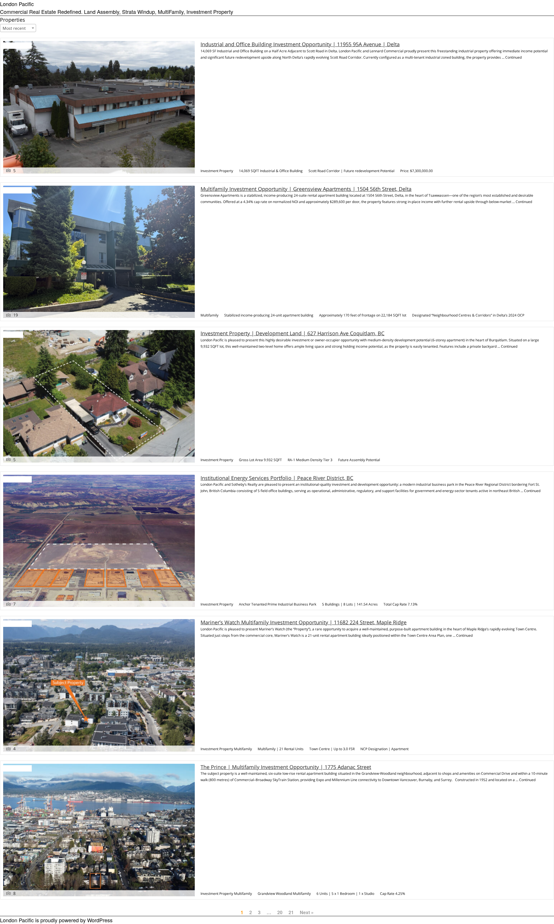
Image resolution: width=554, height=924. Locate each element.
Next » (307, 912)
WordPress (100, 920)
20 (279, 912)
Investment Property (217, 170)
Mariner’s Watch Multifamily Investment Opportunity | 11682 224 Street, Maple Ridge (304, 622)
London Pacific (17, 4)
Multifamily (209, 315)
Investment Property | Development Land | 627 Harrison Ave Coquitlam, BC (292, 333)
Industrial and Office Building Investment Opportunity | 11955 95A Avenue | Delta (300, 44)
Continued (513, 57)
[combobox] (18, 28)
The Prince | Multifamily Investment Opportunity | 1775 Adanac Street (286, 767)
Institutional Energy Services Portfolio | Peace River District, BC (277, 478)
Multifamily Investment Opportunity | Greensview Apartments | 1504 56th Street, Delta (306, 189)
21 (291, 912)
